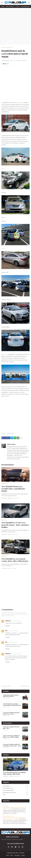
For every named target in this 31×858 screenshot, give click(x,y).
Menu (2, 2)
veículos (5, 354)
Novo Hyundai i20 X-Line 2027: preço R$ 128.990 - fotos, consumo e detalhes (15, 524)
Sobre (11, 855)
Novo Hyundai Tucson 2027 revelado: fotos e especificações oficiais (13, 488)
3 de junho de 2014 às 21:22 (13, 642)
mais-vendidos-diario (15, 788)
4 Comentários (23, 60)
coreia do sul (4, 483)
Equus (3, 168)
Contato (23, 855)
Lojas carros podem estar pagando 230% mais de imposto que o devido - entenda (14, 818)
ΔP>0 (15, 794)
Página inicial (4, 47)
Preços (17, 6)
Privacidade (17, 855)
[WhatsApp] (15, 438)
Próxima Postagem (24, 686)
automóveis (20, 102)
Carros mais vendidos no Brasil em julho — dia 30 (11, 727)
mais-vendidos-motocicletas (15, 792)
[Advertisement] (15, 26)
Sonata (3, 248)
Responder (8, 625)
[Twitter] (5, 63)
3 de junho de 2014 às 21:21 (13, 630)
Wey (6, 630)
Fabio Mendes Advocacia (8, 816)
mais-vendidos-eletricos (15, 790)
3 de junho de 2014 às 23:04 (16, 653)
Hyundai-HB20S (10, 433)
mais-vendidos (15, 786)
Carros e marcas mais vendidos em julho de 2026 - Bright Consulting (11, 736)
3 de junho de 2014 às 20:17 (16, 620)
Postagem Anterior (6, 686)
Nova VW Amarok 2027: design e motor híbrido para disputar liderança (12, 704)
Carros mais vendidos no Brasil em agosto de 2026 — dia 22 (11, 713)
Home (3, 6)
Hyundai (10, 47)
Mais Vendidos (10, 6)
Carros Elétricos (25, 6)
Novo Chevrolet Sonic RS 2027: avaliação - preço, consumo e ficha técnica (14, 773)
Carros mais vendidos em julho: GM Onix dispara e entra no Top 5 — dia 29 (12, 745)
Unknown (8, 621)
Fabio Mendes (11, 444)
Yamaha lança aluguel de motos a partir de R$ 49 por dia (11, 695)
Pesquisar (29, 2)
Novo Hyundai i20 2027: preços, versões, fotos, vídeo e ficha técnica (14, 560)
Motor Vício (5, 806)
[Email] (7, 63)
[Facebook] (3, 63)
